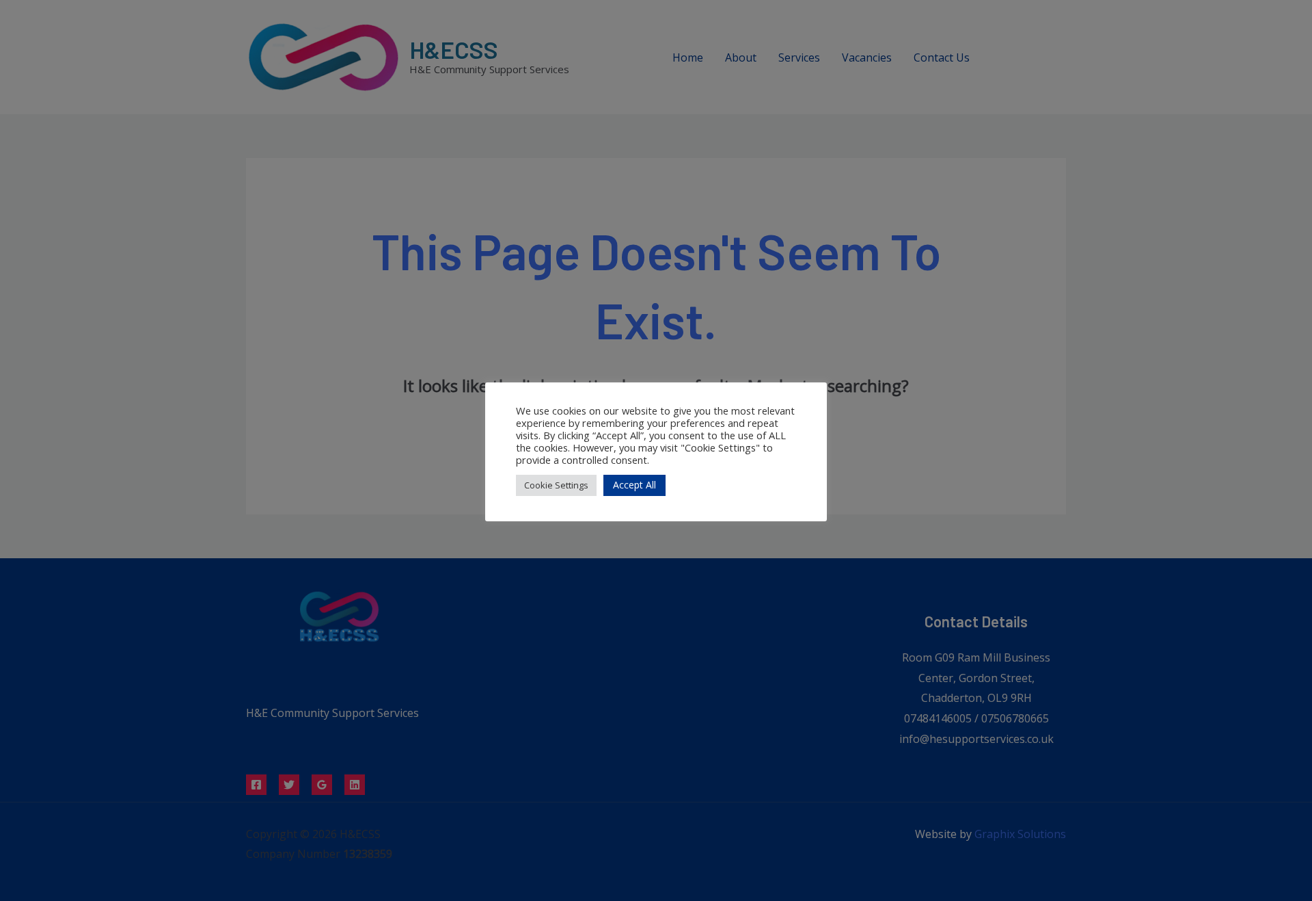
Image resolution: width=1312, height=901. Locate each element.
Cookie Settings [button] (556, 485)
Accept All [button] (634, 484)
